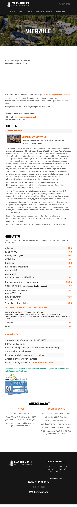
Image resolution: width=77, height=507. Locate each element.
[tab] (38, 131)
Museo (19, 12)
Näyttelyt (29, 12)
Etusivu (12, 12)
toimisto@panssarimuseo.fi (25, 117)
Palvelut (49, 12)
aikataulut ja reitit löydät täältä (58, 95)
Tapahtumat (40, 12)
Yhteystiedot (60, 12)
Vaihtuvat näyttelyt (15, 131)
